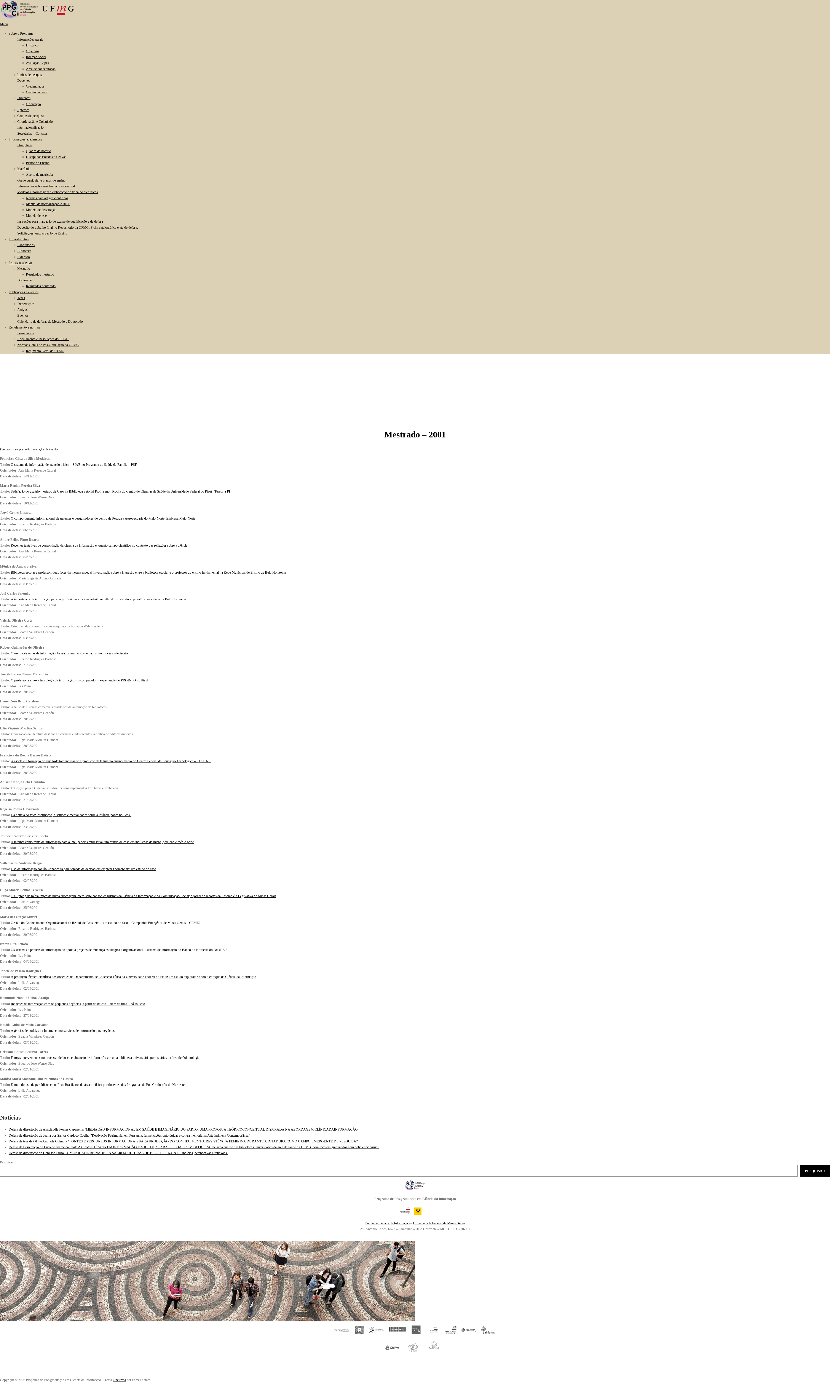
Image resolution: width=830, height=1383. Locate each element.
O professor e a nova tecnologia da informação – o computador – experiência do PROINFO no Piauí (79, 680)
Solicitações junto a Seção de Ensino (42, 233)
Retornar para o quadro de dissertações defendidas (29, 449)
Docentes (23, 80)
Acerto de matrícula (39, 174)
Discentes (23, 98)
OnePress (119, 1380)
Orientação (33, 104)
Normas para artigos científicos (47, 198)
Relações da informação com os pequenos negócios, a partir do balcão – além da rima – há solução (78, 1004)
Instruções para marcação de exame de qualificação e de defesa (60, 221)
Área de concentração (41, 69)
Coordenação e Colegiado (35, 121)
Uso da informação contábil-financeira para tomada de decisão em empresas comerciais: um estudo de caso (83, 869)
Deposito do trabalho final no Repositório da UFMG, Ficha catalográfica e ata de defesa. (77, 227)
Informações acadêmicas (25, 139)
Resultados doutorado (41, 286)
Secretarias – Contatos (32, 133)
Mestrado (23, 268)
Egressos (23, 110)
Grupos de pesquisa (30, 116)
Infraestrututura (19, 239)
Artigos (22, 309)
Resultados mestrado (40, 274)
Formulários (25, 333)
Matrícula (23, 169)
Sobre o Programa (21, 33)
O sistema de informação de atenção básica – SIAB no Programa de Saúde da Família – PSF (74, 464)
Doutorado (24, 280)
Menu (4, 24)
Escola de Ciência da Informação (387, 1223)
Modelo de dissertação (41, 210)
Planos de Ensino (37, 163)
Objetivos (32, 51)
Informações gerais (30, 39)
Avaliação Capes (37, 63)
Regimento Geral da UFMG (45, 351)
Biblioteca (24, 251)
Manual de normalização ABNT (48, 204)
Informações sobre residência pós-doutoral (46, 186)
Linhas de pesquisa (30, 75)
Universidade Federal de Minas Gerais (439, 1223)
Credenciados (35, 86)
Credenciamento (37, 92)
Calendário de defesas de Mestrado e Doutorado (50, 321)
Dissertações (25, 304)
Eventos (22, 315)
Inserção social (36, 57)
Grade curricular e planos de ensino (41, 180)
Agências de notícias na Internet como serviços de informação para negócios (63, 1030)
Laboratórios (26, 245)
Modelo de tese (36, 215)
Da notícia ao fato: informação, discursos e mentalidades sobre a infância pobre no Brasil (71, 815)
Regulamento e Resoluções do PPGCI (43, 339)
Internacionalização (30, 127)
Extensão (23, 257)
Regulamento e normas (24, 327)
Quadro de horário (38, 151)
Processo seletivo (20, 263)
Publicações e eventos (23, 292)
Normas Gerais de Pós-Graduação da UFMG (48, 345)
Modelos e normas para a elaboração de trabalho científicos (57, 192)
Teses (21, 298)
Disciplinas (24, 145)
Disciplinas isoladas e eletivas (46, 157)
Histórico (32, 45)
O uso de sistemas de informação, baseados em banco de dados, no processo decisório (69, 653)
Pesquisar (6, 1162)
